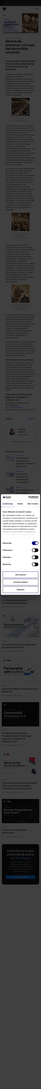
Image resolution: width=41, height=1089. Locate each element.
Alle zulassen (20, 575)
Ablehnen (20, 590)
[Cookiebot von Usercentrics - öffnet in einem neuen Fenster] (28, 497)
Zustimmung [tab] (8, 504)
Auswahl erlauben (20, 582)
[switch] (35, 550)
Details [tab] (20, 504)
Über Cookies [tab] (32, 504)
